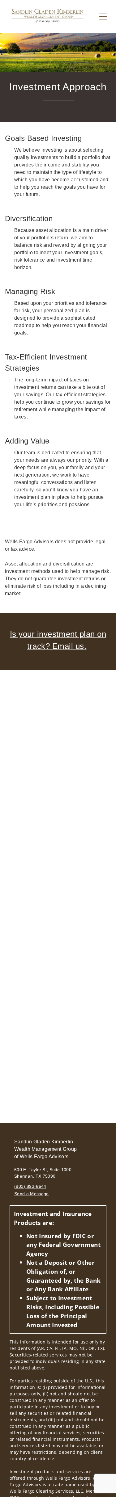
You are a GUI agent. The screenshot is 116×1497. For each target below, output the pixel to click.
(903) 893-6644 (30, 1186)
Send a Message (31, 1193)
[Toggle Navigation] (103, 16)
